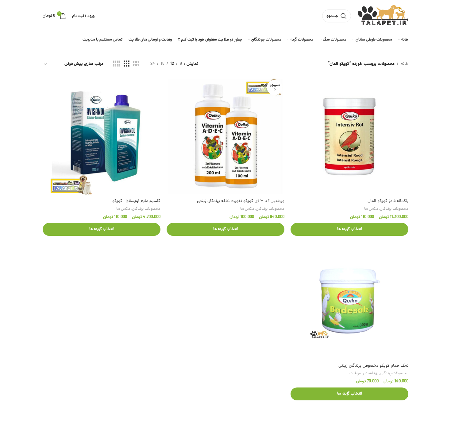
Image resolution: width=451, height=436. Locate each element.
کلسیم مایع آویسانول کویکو (136, 201)
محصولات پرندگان (394, 209)
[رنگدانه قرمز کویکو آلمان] (349, 137)
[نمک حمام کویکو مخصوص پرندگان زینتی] (349, 301)
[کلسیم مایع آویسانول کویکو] (101, 137)
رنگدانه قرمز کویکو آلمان (388, 201)
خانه (404, 64)
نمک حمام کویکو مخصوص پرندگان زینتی (373, 366)
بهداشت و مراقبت (363, 373)
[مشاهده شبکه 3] (126, 64)
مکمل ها (371, 209)
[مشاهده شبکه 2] (136, 64)
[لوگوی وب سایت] (382, 16)
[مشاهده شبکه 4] (116, 64)
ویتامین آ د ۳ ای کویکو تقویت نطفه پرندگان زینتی (240, 201)
